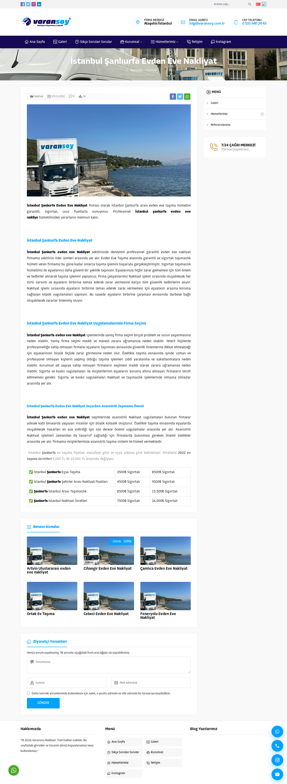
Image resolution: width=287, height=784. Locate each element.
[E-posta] (277, 774)
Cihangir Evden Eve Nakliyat (108, 569)
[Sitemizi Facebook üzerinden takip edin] (23, 4)
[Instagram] (277, 760)
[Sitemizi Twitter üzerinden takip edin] (28, 4)
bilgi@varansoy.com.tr (207, 23)
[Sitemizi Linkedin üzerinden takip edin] (39, 4)
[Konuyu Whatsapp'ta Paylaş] (187, 96)
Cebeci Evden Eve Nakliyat (106, 614)
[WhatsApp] (277, 731)
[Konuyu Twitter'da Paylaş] (180, 96)
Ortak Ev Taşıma (41, 614)
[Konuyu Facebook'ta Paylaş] (173, 96)
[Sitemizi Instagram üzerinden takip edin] (34, 4)
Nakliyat (151, 70)
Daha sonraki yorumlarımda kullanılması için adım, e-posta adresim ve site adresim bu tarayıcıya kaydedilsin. (101, 693)
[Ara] (277, 746)
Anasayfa (136, 70)
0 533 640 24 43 (254, 23)
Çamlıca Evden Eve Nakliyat (163, 569)
